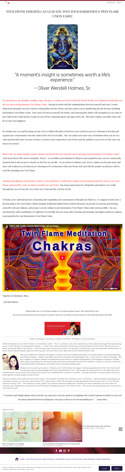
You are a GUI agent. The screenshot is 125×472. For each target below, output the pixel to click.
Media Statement (49, 459)
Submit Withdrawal (103, 459)
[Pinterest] (68, 450)
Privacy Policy (77, 459)
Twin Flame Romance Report (70, 311)
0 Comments (19, 446)
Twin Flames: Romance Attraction (61, 383)
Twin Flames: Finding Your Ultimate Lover (63, 379)
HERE (90, 311)
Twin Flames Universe (33, 459)
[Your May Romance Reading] (62, 412)
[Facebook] (56, 450)
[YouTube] (60, 450)
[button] (4, 429)
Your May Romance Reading (52, 444)
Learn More (30, 469)
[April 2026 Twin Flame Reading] (102, 412)
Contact (68, 459)
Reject (117, 468)
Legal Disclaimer (89, 459)
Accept (104, 468)
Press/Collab (60, 459)
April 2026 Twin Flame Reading (93, 444)
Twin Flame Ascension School (61, 346)
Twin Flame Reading (50, 311)
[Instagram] (64, 450)
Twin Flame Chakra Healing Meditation (38, 203)
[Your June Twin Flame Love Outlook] (22, 412)
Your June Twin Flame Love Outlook (15, 444)
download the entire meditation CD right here (24, 211)
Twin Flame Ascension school (74, 315)
